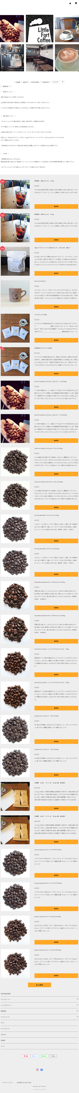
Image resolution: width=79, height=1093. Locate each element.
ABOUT (25, 82)
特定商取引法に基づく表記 (24, 1082)
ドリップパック (5, 1028)
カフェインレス (5, 1017)
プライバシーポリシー (8, 1082)
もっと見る (39, 985)
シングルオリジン (6, 1005)
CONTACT (46, 82)
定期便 (3, 1040)
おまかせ (3, 1034)
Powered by (37, 1089)
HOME (18, 82)
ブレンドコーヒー (6, 999)
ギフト (2, 1023)
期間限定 (3, 1011)
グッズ (3, 1046)
